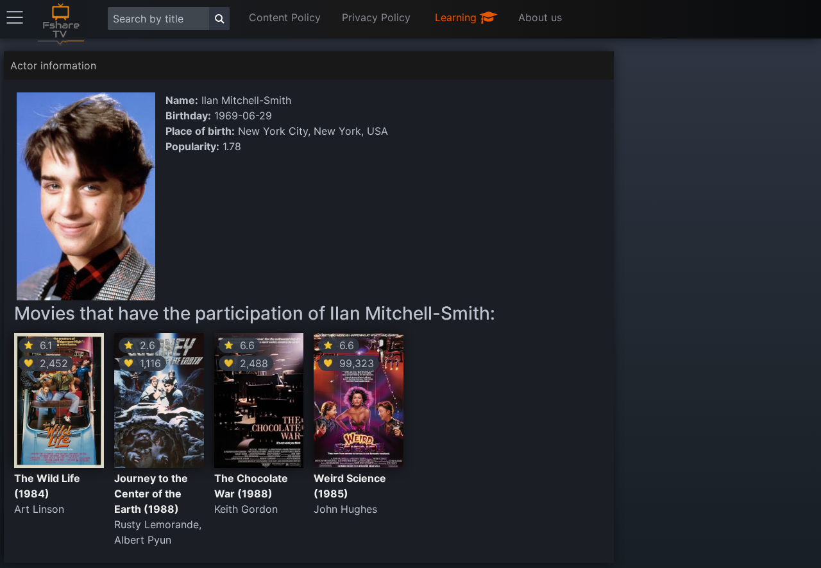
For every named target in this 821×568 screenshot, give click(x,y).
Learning (457, 17)
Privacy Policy (376, 17)
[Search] (219, 18)
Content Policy (285, 17)
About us (540, 17)
